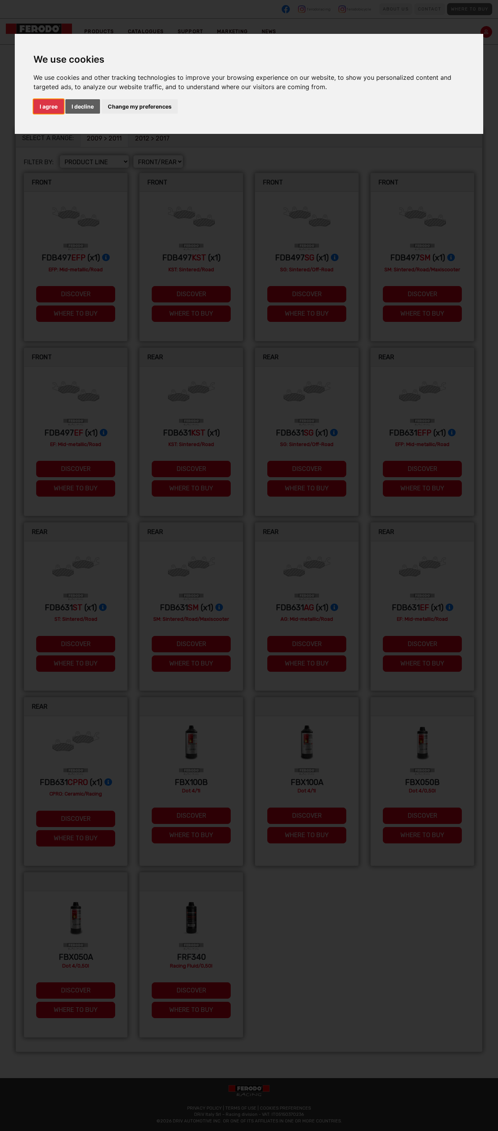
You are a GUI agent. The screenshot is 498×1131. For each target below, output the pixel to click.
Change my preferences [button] (140, 106)
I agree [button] (49, 106)
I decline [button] (83, 106)
